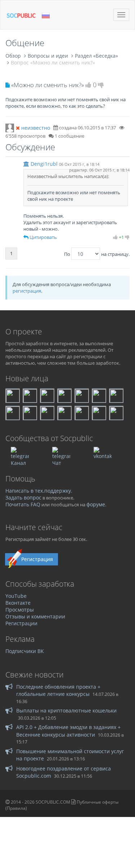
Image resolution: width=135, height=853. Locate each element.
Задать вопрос (23, 497)
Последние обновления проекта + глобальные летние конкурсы (58, 690)
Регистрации (21, 623)
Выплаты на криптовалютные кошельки (66, 710)
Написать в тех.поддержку (38, 490)
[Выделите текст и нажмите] (25, 237)
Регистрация (37, 559)
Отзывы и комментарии (35, 616)
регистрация (27, 291)
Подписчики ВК (24, 651)
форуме (95, 504)
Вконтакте (18, 602)
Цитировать (43, 237)
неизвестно (35, 127)
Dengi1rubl (44, 163)
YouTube (16, 595)
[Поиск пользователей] (9, 127)
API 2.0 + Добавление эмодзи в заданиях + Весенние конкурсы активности (68, 731)
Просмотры (19, 609)
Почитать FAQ (22, 504)
